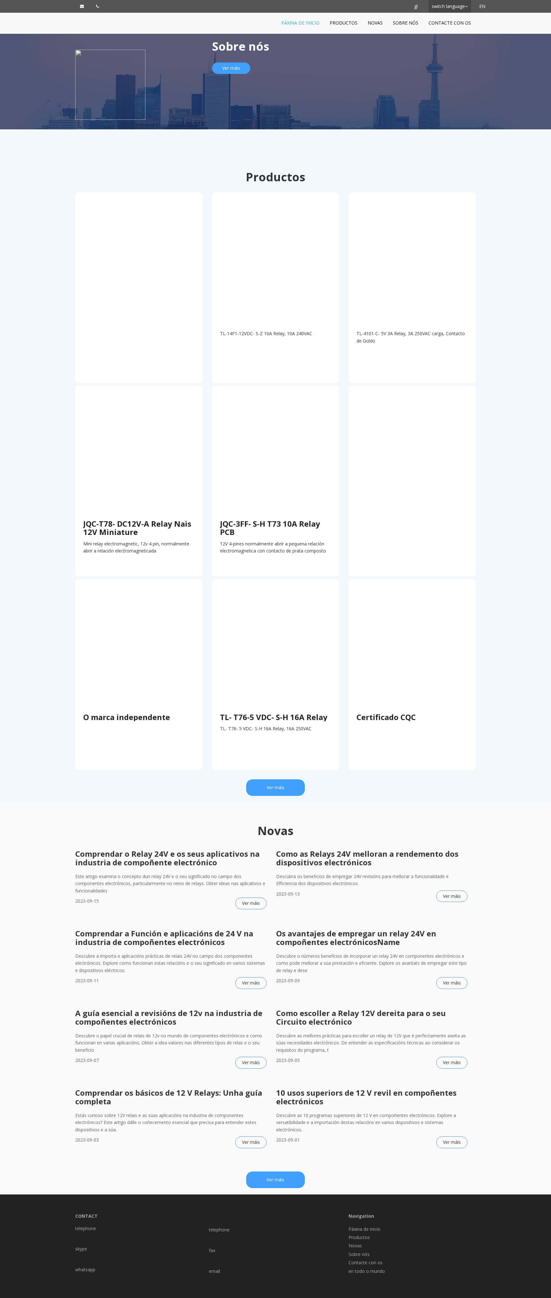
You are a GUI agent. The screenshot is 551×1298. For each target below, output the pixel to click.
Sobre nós (405, 23)
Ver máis (231, 68)
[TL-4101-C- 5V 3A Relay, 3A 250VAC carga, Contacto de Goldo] (412, 256)
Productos (343, 23)
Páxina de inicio (300, 23)
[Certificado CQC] (412, 642)
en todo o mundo (367, 1271)
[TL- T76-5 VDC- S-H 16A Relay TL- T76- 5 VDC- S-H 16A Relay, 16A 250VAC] (275, 642)
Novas (375, 23)
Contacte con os (450, 23)
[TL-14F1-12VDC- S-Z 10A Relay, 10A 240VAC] (275, 256)
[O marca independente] (138, 642)
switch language (448, 6)
